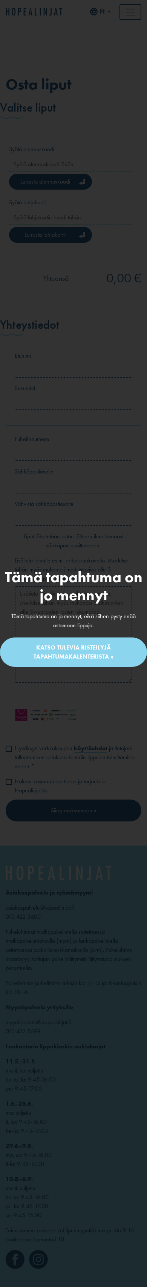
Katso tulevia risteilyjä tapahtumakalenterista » (74, 652)
